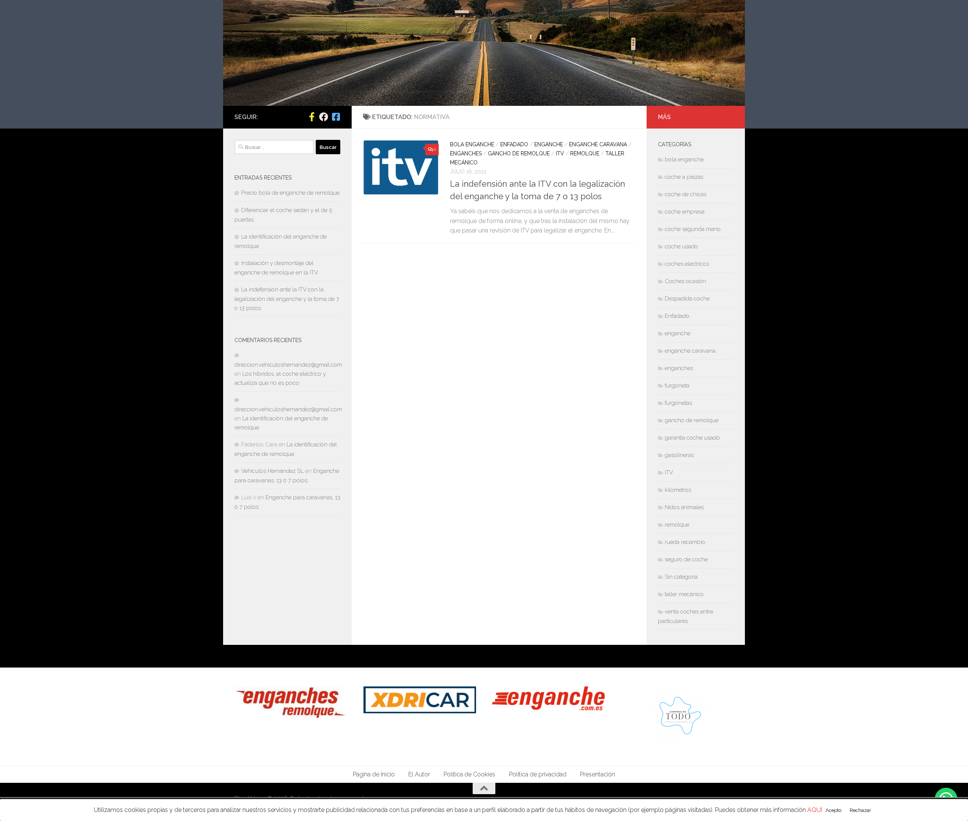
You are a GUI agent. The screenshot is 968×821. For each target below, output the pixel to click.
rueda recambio (685, 542)
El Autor (419, 774)
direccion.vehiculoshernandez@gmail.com (288, 364)
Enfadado (514, 144)
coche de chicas (685, 194)
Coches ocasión (685, 281)
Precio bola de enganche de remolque (290, 192)
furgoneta (677, 385)
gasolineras (679, 455)
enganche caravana (598, 144)
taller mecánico (684, 594)
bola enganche (472, 144)
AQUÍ (814, 809)
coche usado (681, 246)
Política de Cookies (469, 774)
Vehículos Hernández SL (272, 471)
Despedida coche (687, 298)
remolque (584, 153)
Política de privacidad (537, 774)
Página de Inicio (374, 774)
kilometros (678, 489)
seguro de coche (686, 559)
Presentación (597, 774)
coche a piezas (684, 176)
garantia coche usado (692, 437)
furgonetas (678, 403)
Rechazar (860, 810)
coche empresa (684, 211)
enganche (548, 144)
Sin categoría (681, 576)
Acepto (833, 810)
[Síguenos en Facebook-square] (335, 116)
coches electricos (687, 263)
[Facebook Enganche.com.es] (323, 116)
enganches (466, 153)
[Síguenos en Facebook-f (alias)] (311, 116)
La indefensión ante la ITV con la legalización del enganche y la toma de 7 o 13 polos (286, 298)
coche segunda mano (693, 229)
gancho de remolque (519, 153)
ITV (560, 153)
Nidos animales (684, 507)
